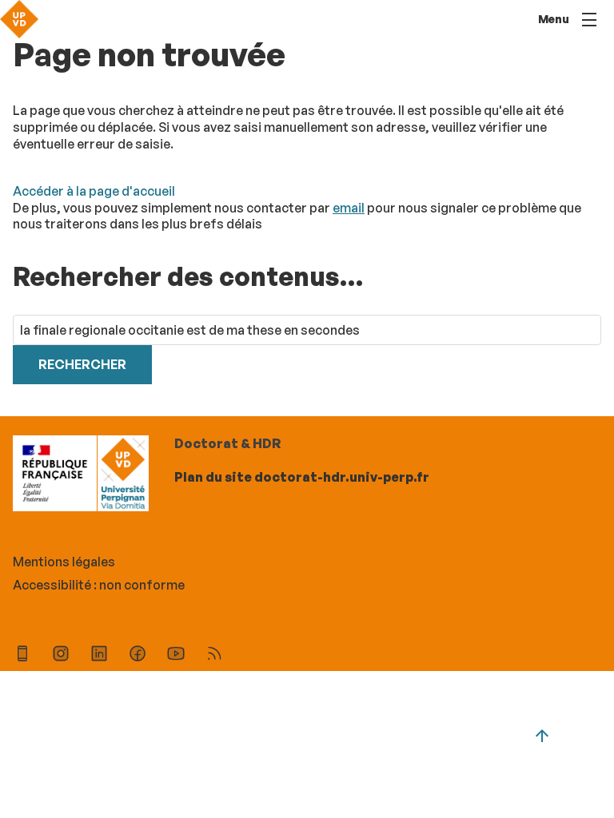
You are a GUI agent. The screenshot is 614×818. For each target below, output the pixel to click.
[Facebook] (137, 655)
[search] (307, 330)
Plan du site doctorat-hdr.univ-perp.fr (301, 477)
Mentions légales (64, 562)
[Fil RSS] (214, 655)
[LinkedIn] (99, 655)
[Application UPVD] (22, 655)
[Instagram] (60, 655)
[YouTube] (175, 655)
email (349, 208)
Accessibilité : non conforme (99, 585)
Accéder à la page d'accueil (94, 191)
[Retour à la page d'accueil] (19, 19)
